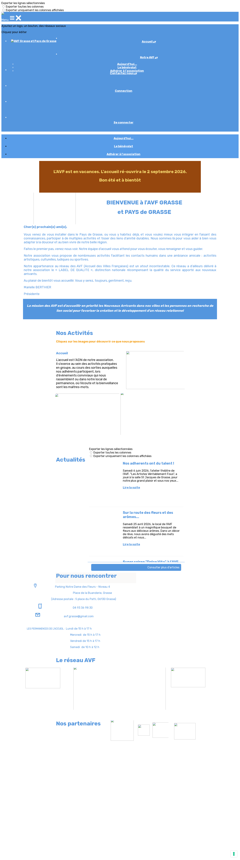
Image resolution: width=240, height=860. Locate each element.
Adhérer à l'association (127, 70)
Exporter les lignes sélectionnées (23, 3)
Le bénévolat (127, 67)
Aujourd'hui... (127, 64)
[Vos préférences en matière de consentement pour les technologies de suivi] (234, 854)
